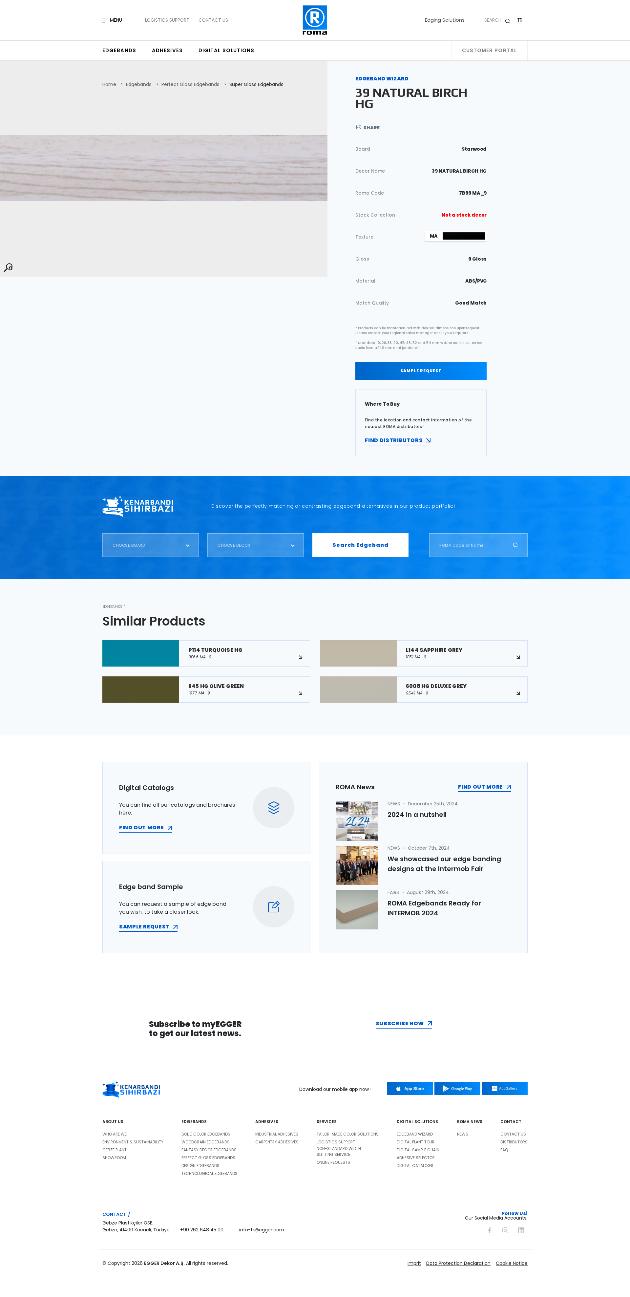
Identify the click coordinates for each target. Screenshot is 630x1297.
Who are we (114, 1134)
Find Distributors (394, 440)
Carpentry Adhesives (277, 1142)
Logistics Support (167, 20)
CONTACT (510, 1121)
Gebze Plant (114, 1150)
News (462, 1134)
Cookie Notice (512, 1263)
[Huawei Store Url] (505, 1088)
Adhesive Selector (416, 1157)
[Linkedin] (521, 1229)
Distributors (514, 1142)
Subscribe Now (400, 1023)
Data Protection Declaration (458, 1263)
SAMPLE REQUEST (421, 370)
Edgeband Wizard (415, 1134)
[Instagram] (505, 1229)
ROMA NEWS (469, 1121)
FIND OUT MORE (141, 827)
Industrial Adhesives (276, 1134)
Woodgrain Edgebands (205, 1142)
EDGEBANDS (194, 1121)
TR (519, 20)
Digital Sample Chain (418, 1150)
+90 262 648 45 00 (201, 1229)
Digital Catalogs (415, 1165)
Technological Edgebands (209, 1173)
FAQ (504, 1150)
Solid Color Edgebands (205, 1134)
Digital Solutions (227, 50)
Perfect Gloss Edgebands (190, 84)
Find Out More (480, 787)
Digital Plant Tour (415, 1142)
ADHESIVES (266, 1121)
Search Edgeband (360, 545)
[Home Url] (315, 20)
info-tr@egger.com (261, 1229)
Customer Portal (489, 50)
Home (109, 84)
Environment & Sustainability (132, 1142)
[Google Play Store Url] (457, 1088)
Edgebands (119, 50)
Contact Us (213, 20)
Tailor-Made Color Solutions (348, 1134)
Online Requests (333, 1162)
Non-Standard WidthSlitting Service (339, 1151)
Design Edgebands (200, 1165)
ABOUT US (112, 1121)
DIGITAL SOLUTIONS (417, 1121)
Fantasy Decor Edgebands (209, 1150)
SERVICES (327, 1121)
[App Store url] (410, 1088)
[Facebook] (489, 1229)
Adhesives (167, 50)
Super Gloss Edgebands (256, 84)
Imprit (414, 1263)
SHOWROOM (114, 1157)
